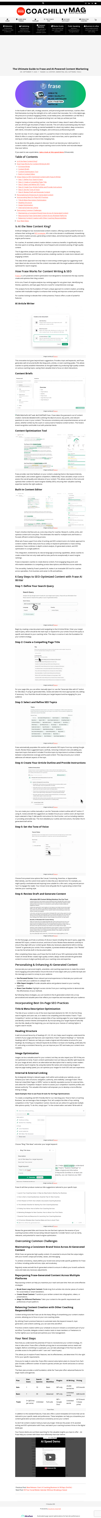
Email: (30, 761)
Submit (34, 770)
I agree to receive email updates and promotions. (48, 766)
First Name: (32, 756)
